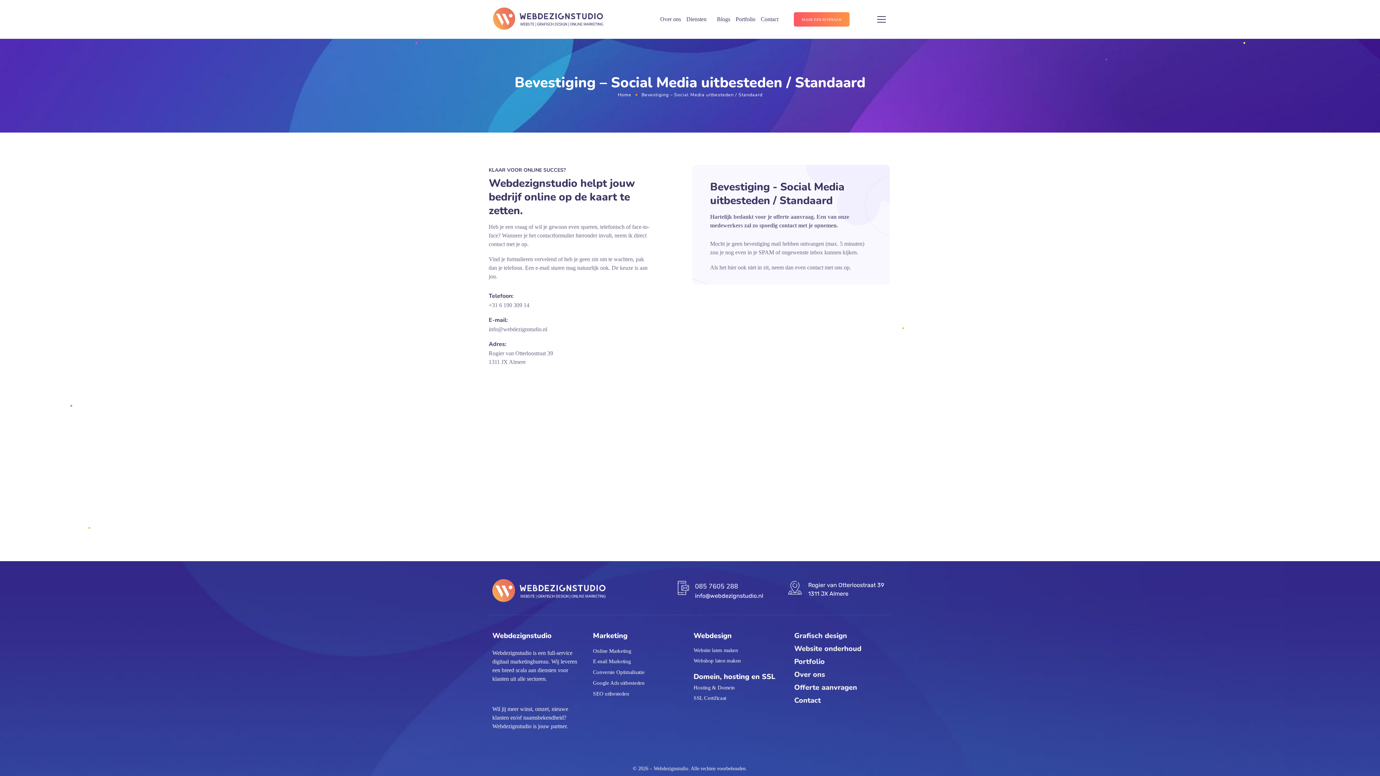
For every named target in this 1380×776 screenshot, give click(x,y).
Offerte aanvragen (825, 687)
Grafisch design (820, 636)
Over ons (670, 19)
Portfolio (745, 19)
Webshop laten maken (717, 661)
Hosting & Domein (714, 687)
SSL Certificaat (710, 698)
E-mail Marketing (612, 662)
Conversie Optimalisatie (618, 672)
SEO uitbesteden (611, 693)
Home (624, 95)
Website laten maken (716, 650)
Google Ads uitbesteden (618, 683)
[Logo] (548, 20)
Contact (769, 19)
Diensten (696, 19)
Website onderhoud (827, 648)
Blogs (723, 19)
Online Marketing (612, 651)
